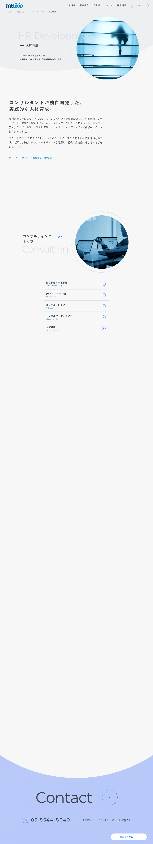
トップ (9, 12)
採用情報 (121, 5)
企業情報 (70, 5)
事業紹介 (84, 5)
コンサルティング (36, 12)
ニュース (108, 5)
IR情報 (96, 5)
